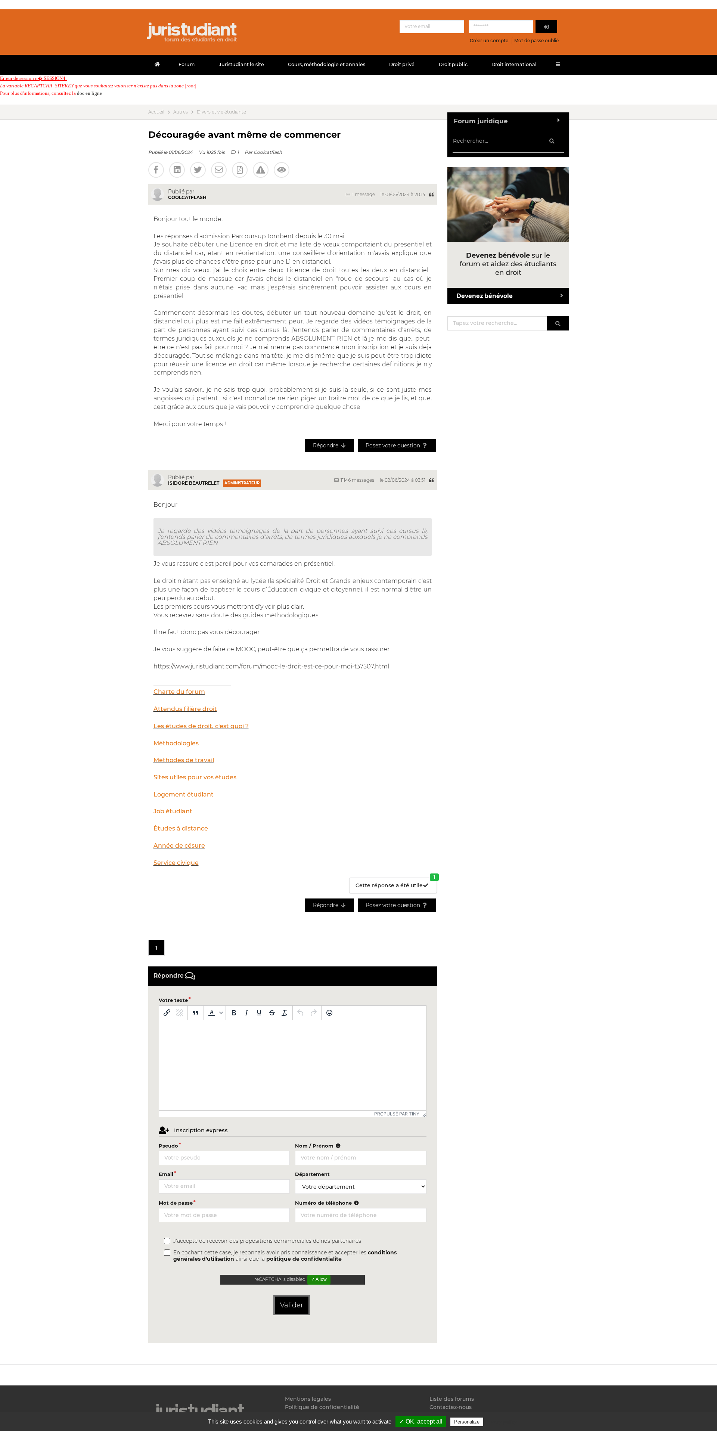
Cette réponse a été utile (395, 883)
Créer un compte (489, 40)
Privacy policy (501, 1422)
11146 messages (356, 480)
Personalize (466, 1422)
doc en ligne (89, 93)
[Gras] (233, 1012)
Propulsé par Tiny (396, 1114)
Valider (291, 1305)
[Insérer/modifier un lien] (167, 1012)
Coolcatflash (268, 152)
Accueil (156, 112)
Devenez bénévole (484, 295)
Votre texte (173, 1000)
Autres (180, 112)
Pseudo (168, 1146)
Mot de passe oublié (536, 40)
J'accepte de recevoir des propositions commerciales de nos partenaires (267, 1241)
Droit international (514, 64)
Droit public (453, 64)
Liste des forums (451, 1399)
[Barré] (272, 1012)
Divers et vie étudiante (221, 112)
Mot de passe (176, 1203)
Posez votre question (394, 445)
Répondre (326, 445)
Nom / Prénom (315, 1146)
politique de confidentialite (304, 1258)
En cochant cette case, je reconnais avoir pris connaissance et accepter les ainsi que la (285, 1256)
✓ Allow (319, 1279)
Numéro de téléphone (324, 1203)
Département (312, 1174)
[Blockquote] (195, 1012)
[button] (214, 1012)
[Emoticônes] (329, 1012)
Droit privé (402, 64)
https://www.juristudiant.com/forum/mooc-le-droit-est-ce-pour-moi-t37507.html (271, 666)
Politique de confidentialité (322, 1407)
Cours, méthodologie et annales (326, 64)
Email (166, 1174)
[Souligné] (259, 1012)
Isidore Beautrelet (193, 483)
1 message (363, 194)
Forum (187, 64)
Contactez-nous (450, 1407)
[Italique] (246, 1012)
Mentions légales (308, 1399)
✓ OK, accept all (421, 1421)
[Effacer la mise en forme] (284, 1012)
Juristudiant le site (241, 64)
